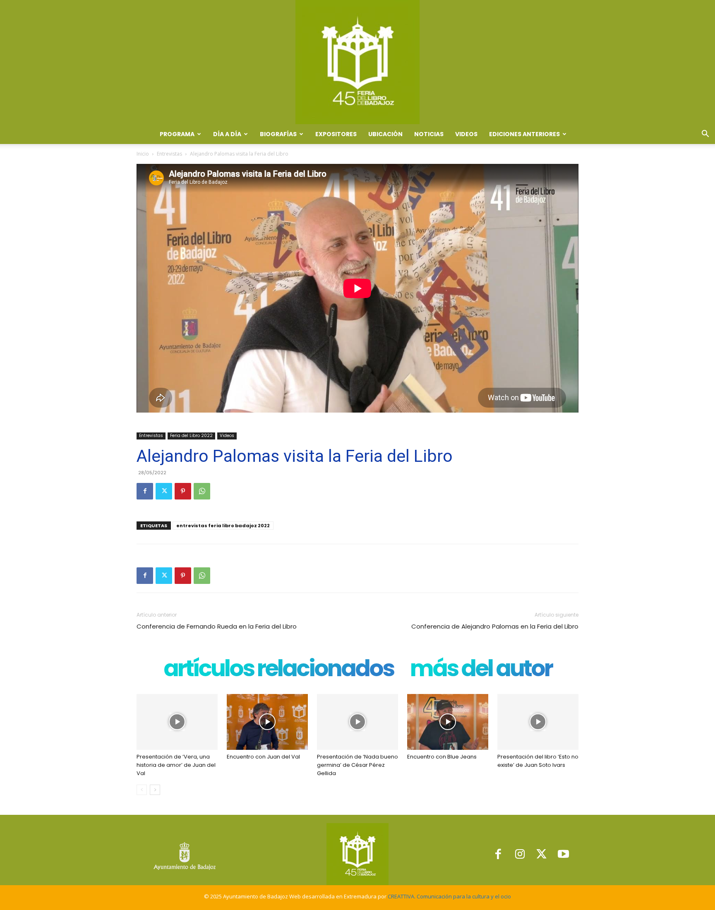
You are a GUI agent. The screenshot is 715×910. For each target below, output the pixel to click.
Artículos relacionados (278, 670)
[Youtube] (563, 854)
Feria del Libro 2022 (191, 435)
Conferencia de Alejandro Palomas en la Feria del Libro (494, 626)
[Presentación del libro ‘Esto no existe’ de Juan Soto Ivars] (537, 722)
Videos (466, 134)
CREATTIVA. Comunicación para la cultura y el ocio (449, 896)
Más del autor (481, 670)
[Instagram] (520, 854)
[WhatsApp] (202, 491)
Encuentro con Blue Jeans (442, 757)
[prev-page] (142, 790)
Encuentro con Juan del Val (263, 757)
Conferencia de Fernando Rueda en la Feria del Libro (217, 626)
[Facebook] (145, 491)
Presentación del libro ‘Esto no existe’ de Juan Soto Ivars (537, 761)
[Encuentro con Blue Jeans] (447, 722)
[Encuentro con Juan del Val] (267, 722)
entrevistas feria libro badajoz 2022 (223, 525)
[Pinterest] (183, 491)
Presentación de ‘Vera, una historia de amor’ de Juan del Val (176, 765)
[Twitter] (164, 491)
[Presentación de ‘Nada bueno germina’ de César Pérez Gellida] (357, 722)
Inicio (143, 153)
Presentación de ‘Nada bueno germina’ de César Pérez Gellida (357, 765)
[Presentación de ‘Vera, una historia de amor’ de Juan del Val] (177, 722)
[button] (705, 135)
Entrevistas (169, 153)
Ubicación (385, 134)
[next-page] (155, 790)
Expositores (336, 134)
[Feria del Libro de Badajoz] (357, 62)
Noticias (429, 134)
